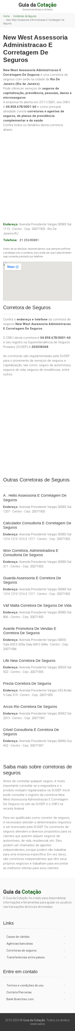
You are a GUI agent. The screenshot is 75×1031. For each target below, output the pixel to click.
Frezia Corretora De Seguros (27, 683)
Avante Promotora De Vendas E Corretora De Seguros (29, 631)
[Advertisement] (37, 172)
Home (6, 16)
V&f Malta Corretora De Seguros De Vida (37, 605)
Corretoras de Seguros (24, 16)
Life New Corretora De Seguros (29, 661)
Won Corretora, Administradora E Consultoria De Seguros (30, 552)
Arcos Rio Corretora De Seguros (30, 707)
